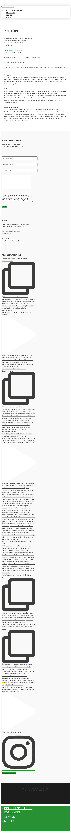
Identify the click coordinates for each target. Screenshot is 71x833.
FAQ (47, 788)
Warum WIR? (12, 812)
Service (9, 816)
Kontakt (10, 820)
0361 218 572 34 (9, 239)
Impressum (25, 788)
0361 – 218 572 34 (14, 144)
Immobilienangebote (18, 808)
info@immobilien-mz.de (15, 50)
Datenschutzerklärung (37, 788)
